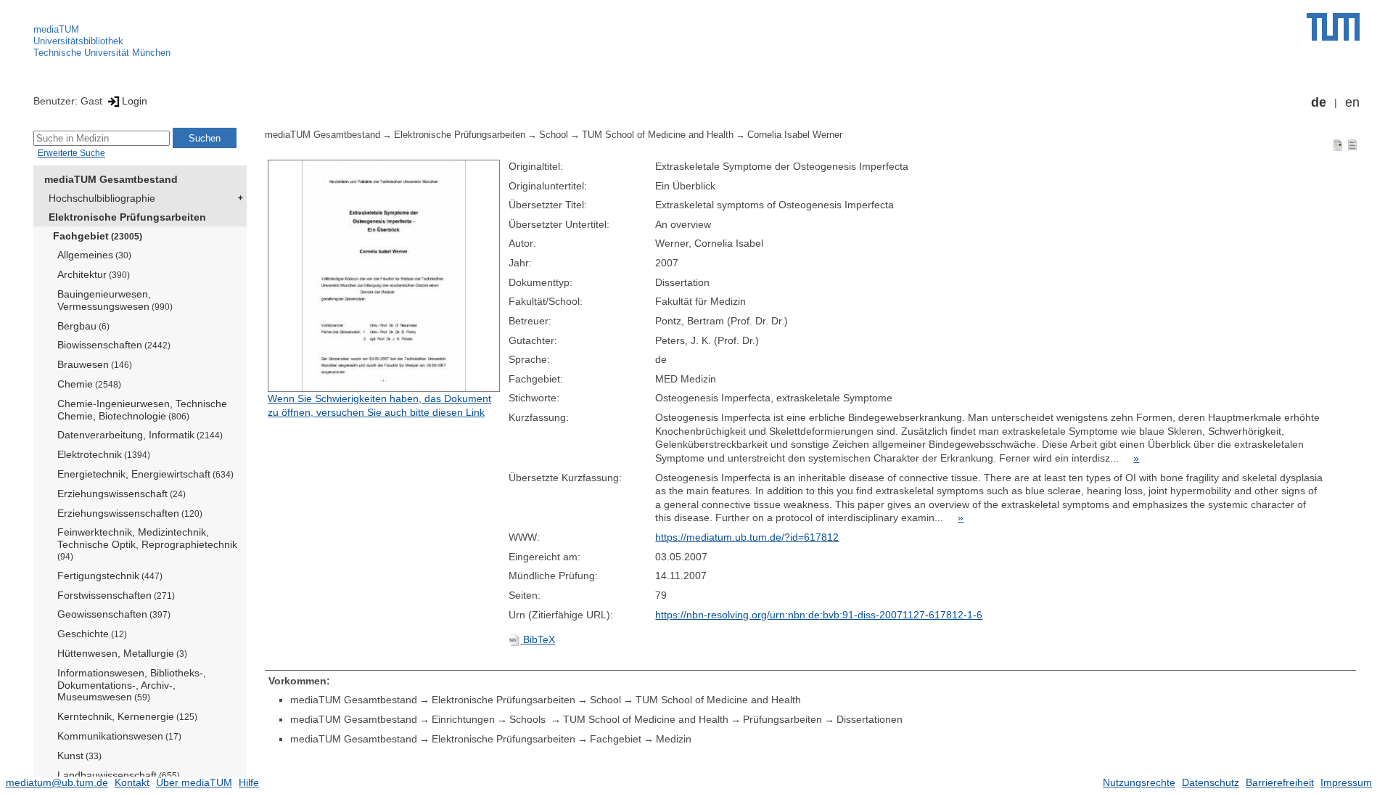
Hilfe (249, 782)
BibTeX (537, 639)
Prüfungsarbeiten (782, 719)
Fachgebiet (97, 236)
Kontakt (132, 782)
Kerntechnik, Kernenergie (127, 716)
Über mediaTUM (194, 782)
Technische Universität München (101, 52)
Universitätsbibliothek (78, 41)
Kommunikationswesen (119, 736)
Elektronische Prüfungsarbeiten (127, 217)
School (553, 135)
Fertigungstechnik (110, 575)
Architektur (93, 274)
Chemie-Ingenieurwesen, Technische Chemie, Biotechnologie (142, 410)
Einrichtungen (463, 719)
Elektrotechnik (103, 454)
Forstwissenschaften (116, 595)
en (1352, 102)
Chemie (89, 384)
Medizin (673, 739)
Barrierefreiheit (1280, 782)
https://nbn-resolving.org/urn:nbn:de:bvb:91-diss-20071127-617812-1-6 (818, 615)
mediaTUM (56, 29)
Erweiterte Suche (71, 153)
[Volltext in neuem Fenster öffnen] (384, 276)
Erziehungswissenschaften (129, 513)
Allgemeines (94, 255)
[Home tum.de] (1333, 27)
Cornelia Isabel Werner (794, 135)
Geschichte (92, 633)
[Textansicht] (1352, 144)
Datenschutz (1210, 782)
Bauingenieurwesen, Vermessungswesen (115, 300)
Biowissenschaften (113, 345)
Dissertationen (870, 719)
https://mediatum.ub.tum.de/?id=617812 (747, 537)
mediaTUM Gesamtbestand (111, 179)
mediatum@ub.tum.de (57, 782)
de (1318, 102)
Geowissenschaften (113, 614)
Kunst (79, 755)
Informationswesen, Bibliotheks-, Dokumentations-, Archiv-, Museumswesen (131, 685)
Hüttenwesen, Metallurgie (122, 653)
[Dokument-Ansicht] (1338, 144)
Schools (528, 719)
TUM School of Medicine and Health (658, 135)
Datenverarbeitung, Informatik (140, 435)
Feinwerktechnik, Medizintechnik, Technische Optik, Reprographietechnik (147, 543)
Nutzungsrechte (1139, 782)
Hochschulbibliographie (102, 198)
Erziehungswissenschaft (121, 493)
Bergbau (83, 326)
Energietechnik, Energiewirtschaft (145, 474)
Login (134, 101)
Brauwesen (94, 364)
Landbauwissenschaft (118, 775)
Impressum (1346, 782)
